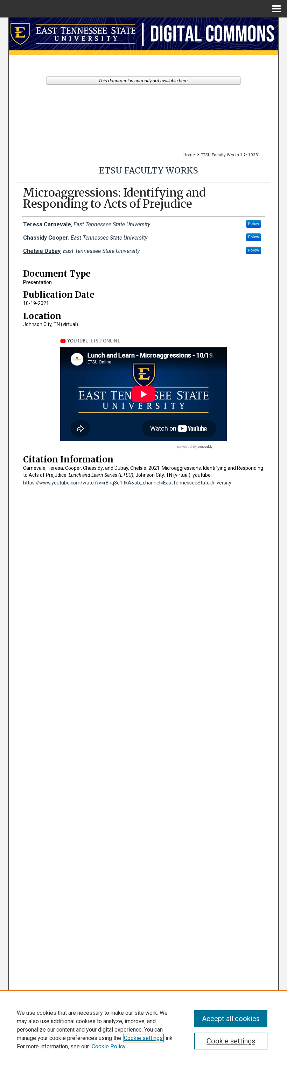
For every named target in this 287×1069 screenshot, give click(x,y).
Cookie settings (143, 1038)
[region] (143, 1029)
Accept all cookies (231, 1018)
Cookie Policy (109, 1046)
